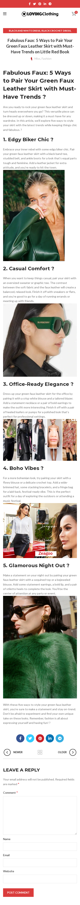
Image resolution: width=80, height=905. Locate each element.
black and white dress (24, 30)
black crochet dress (56, 30)
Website (8, 871)
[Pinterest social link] (39, 4)
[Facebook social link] (29, 4)
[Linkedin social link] (44, 4)
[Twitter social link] (34, 4)
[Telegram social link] (50, 4)
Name (6, 839)
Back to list (40, 752)
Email (6, 855)
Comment (10, 792)
